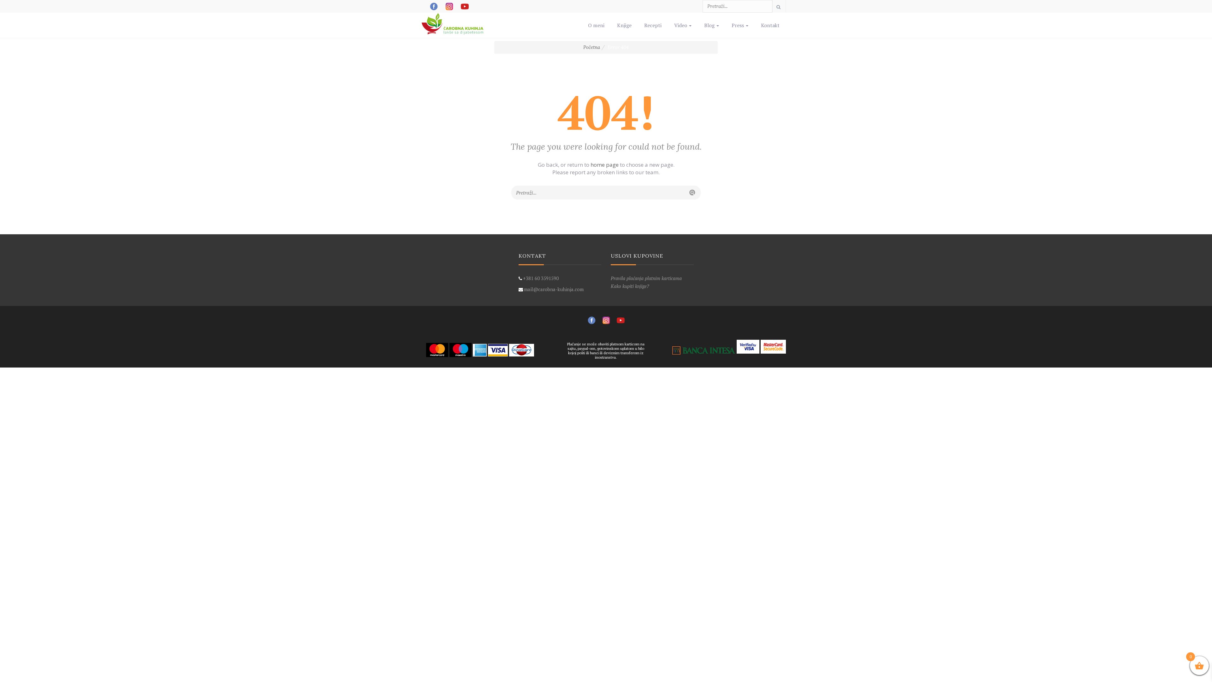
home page (605, 164)
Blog (710, 25)
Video (681, 25)
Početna (591, 47)
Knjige (624, 25)
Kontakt (770, 25)
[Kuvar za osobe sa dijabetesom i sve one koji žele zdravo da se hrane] (453, 20)
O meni (596, 25)
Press (738, 25)
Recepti (653, 25)
